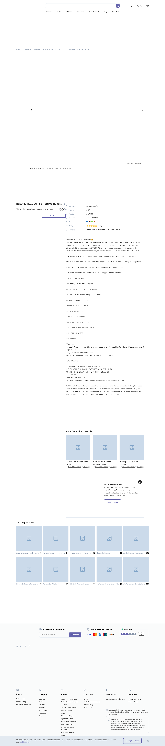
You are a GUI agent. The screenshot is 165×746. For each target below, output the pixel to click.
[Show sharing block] (64, 204)
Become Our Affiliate (23, 704)
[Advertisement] (82, 31)
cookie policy (24, 742)
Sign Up (139, 6)
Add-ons (69, 12)
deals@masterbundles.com (115, 699)
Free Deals (115, 12)
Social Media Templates (69, 721)
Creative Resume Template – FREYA (77, 463)
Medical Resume (115, 230)
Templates (80, 12)
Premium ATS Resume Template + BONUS (102, 463)
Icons (63, 713)
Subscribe (75, 635)
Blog (105, 12)
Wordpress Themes (67, 727)
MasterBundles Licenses (92, 702)
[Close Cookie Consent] (148, 741)
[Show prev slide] (31, 109)
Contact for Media (135, 699)
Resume (101, 230)
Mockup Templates (67, 733)
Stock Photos (65, 730)
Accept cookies (132, 741)
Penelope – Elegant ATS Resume (129, 463)
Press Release (133, 702)
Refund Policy (88, 705)
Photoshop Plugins (67, 716)
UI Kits (63, 735)
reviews (141, 635)
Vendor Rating (21, 702)
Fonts (59, 12)
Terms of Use (88, 707)
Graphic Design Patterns (69, 707)
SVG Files (64, 705)
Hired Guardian (92, 206)
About (86, 699)
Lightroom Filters (67, 719)
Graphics (49, 12)
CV (126, 230)
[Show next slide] (143, 109)
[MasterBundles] (23, 6)
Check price (54, 216)
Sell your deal (20, 699)
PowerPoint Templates (69, 699)
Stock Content (94, 12)
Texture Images (66, 710)
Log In (131, 6)
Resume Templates (67, 724)
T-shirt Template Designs (69, 702)
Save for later (112, 502)
